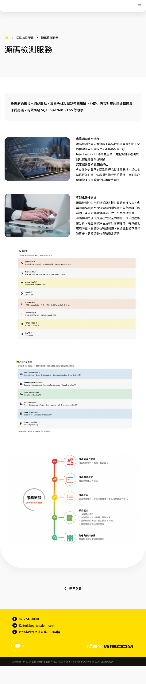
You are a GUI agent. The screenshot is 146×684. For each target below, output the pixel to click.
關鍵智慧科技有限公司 (19, 6)
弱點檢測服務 (25, 38)
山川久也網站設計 (104, 661)
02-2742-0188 (29, 619)
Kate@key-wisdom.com (37, 625)
